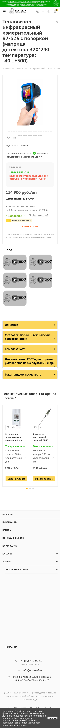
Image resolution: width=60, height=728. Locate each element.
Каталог (7, 553)
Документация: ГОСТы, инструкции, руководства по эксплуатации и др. (29, 361)
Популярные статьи (16, 569)
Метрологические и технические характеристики (28, 337)
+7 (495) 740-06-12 (30, 661)
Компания (11, 647)
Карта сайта (9, 546)
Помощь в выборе (13, 538)
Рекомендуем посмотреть (23, 374)
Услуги (6, 561)
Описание (11, 325)
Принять (52, 718)
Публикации (9, 522)
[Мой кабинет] (49, 11)
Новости (7, 514)
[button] (26, 489)
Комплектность (15, 349)
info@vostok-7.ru (32, 670)
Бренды (6, 530)
